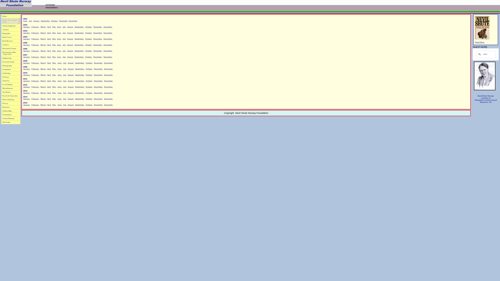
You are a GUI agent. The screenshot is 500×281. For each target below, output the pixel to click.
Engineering (6, 58)
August (36, 21)
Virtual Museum (8, 118)
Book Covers (7, 37)
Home (4, 16)
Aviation (5, 30)
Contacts (5, 45)
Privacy (5, 103)
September (45, 21)
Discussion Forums (9, 48)
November (63, 21)
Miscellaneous (7, 88)
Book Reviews (7, 41)
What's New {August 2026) (9, 21)
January (26, 27)
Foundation (6, 69)
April (49, 27)
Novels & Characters (10, 96)
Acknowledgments (9, 26)
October (54, 21)
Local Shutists (7, 84)
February (35, 27)
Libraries (5, 81)
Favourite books (8, 62)
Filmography (7, 66)
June (25, 21)
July (31, 21)
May (54, 27)
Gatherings (6, 73)
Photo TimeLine (8, 100)
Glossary (5, 77)
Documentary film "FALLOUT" (9, 53)
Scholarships (7, 111)
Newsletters (6, 92)
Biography (6, 33)
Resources (6, 107)
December (73, 21)
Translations (7, 115)
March (43, 27)
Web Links (6, 122)
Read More (479, 42)
